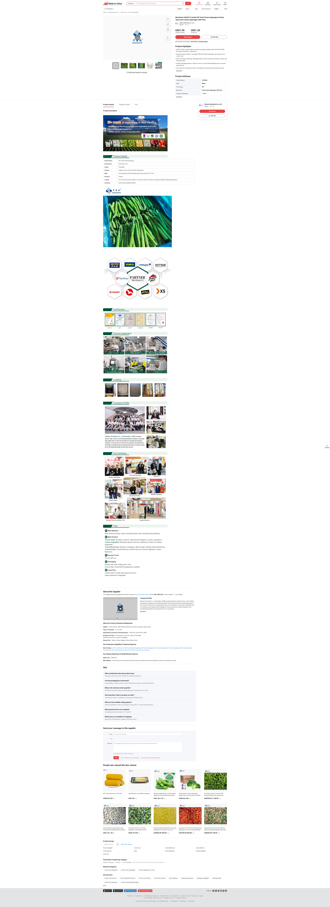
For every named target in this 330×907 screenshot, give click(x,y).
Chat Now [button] (215, 37)
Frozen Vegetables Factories (127, 878)
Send (116, 757)
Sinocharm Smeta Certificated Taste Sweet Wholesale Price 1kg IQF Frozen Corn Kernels (165, 829)
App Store (107, 890)
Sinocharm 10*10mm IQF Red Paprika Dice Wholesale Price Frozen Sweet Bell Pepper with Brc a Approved (190, 829)
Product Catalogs (127, 844)
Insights (201, 896)
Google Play (118, 890)
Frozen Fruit (137, 848)
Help (196, 9)
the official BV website (142, 594)
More (104, 885)
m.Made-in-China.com (169, 898)
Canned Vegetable (201, 851)
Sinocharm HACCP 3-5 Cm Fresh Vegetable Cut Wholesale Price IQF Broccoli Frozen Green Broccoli (137, 829)
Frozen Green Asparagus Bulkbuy (130, 882)
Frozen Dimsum (107, 851)
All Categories (109, 9)
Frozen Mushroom (170, 848)
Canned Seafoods (169, 851)
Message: (110, 743)
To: (112, 739)
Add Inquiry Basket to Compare (137, 72)
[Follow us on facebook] (213, 890)
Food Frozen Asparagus (110, 882)
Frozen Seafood (200, 848)
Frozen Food (123, 12)
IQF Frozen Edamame (147, 648)
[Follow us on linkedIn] (226, 890)
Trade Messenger (130, 890)
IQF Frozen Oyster (185, 648)
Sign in (225, 4)
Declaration (183, 901)
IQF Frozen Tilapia (144, 650)
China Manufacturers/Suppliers (151, 896)
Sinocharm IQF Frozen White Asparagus (139, 793)
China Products (138, 896)
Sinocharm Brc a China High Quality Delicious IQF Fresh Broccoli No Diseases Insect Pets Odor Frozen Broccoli (189, 795)
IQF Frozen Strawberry (173, 648)
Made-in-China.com (157, 898)
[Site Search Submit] (188, 3)
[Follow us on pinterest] (223, 890)
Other (135, 851)
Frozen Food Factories (110, 878)
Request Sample (203, 41)
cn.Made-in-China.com (181, 898)
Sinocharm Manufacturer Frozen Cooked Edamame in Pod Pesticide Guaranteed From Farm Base (164, 795)
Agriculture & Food (113, 12)
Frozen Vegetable (107, 848)
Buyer (187, 9)
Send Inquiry (188, 37)
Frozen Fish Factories (160, 878)
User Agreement (174, 901)
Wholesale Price (175, 896)
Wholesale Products (165, 896)
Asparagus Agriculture (187, 878)
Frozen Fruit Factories (144, 878)
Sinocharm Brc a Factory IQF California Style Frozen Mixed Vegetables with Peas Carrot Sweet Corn (215, 829)
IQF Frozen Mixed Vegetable (133, 648)
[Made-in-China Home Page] (112, 3)
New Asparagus (173, 878)
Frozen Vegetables (133, 12)
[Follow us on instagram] (218, 890)
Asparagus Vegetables (203, 878)
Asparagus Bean (216, 878)
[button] (183, 3)
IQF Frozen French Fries (131, 650)
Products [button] (130, 3)
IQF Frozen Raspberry (160, 648)
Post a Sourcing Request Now (151, 758)
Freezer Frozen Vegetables (128, 870)
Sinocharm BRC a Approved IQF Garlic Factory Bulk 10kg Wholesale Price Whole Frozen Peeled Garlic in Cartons (114, 829)
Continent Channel (185, 896)
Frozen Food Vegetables (110, 870)
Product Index (194, 896)
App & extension (206, 9)
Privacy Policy (191, 901)
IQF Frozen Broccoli (118, 648)
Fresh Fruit (106, 854)
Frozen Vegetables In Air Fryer (147, 870)
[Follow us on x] (216, 890)
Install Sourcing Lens (146, 890)
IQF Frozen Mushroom (117, 650)
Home (104, 12)
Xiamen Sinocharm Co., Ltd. (186, 23)
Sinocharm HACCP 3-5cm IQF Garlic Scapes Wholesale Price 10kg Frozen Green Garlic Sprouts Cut (214, 795)
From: (111, 734)
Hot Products (130, 896)
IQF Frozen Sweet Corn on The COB (112, 793)
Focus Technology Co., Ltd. (153, 901)
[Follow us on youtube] (221, 890)
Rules (225, 9)
